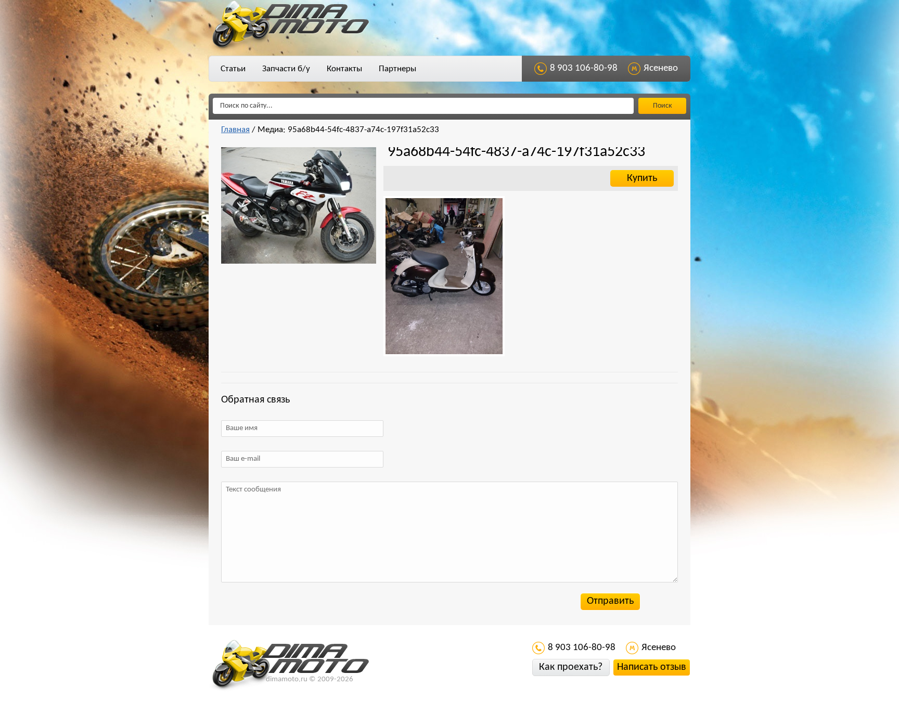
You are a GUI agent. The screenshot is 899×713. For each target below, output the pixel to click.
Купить (642, 178)
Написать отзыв (651, 667)
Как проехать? (570, 667)
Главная (235, 129)
